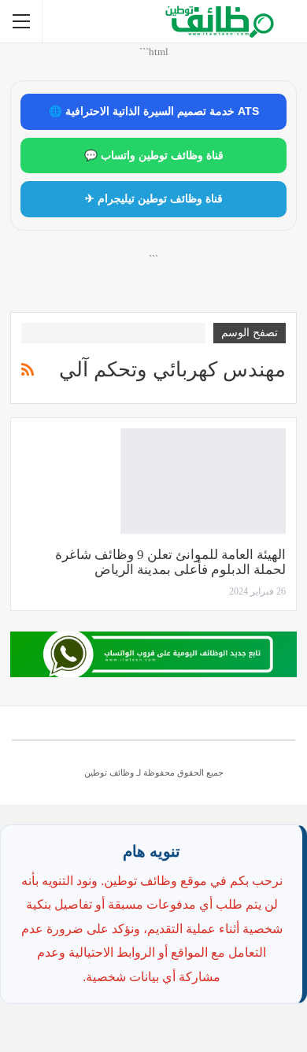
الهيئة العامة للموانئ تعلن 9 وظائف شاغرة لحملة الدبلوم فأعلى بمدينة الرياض (170, 562)
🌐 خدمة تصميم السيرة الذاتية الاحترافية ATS (154, 111)
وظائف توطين (109, 772)
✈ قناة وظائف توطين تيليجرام (154, 199)
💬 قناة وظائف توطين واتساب (154, 155)
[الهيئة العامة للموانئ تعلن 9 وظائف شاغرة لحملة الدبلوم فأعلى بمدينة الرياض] (203, 481)
